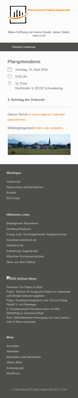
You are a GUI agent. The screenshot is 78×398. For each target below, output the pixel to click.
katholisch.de (14, 245)
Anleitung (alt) (15, 368)
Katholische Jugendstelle (22, 251)
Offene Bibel (14, 362)
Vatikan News (27, 278)
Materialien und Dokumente (23, 357)
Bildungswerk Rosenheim (22, 223)
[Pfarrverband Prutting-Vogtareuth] (39, 14)
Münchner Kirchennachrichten (25, 256)
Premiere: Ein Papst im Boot (24, 287)
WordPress (13, 373)
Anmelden (12, 346)
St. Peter (21, 83)
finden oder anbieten (48, 128)
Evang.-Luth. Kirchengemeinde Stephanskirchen (36, 234)
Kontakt (11, 192)
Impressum (13, 181)
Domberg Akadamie (18, 229)
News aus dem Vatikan (20, 262)
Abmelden (12, 351)
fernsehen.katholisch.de (21, 240)
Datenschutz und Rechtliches (24, 187)
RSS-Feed (13, 198)
